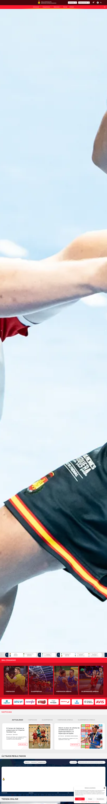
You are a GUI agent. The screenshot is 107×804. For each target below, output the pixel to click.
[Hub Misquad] (98, 3)
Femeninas (16, 736)
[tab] (17, 720)
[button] (104, 788)
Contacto (71, 7)
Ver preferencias (100, 799)
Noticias (65, 7)
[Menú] (104, 7)
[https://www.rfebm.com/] (46, 2)
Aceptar (80, 799)
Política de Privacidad (91, 801)
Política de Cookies (84, 801)
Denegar (90, 799)
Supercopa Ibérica (22, 736)
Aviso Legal (97, 801)
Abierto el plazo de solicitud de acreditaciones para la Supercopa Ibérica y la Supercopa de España (16, 730)
